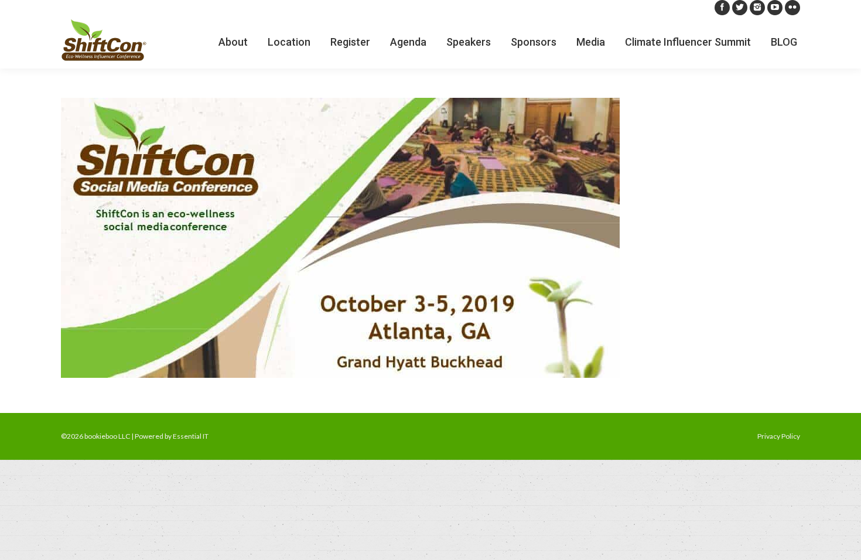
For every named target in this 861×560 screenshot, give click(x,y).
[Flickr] (792, 7)
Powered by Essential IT (172, 436)
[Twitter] (739, 7)
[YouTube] (775, 7)
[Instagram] (757, 7)
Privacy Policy (778, 436)
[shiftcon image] (430, 238)
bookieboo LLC (107, 436)
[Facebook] (722, 7)
